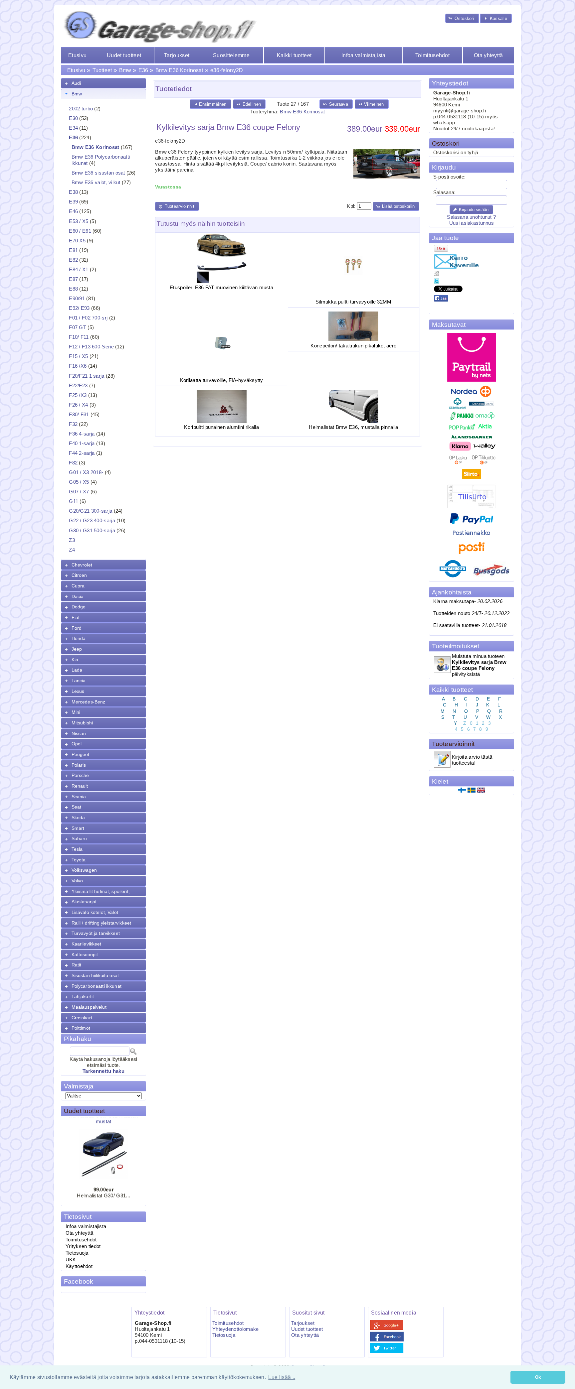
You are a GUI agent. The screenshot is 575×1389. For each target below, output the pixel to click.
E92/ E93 (79, 308)
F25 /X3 (78, 395)
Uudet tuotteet (124, 55)
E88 (73, 289)
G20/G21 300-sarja (90, 511)
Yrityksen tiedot (83, 1246)
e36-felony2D (226, 70)
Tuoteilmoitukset (455, 646)
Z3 (72, 540)
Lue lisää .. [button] (281, 1377)
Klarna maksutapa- (467, 601)
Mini (76, 712)
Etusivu (77, 55)
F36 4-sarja (82, 434)
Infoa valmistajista (363, 55)
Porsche (80, 775)
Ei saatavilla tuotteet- (470, 625)
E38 (73, 192)
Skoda (78, 817)
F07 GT (77, 327)
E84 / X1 (78, 269)
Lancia (79, 680)
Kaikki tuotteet (294, 55)
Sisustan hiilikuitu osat (95, 975)
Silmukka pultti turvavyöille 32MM (353, 302)
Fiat (76, 617)
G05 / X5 (79, 482)
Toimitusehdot (432, 55)
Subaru (79, 838)
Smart (78, 828)
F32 (73, 424)
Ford (77, 628)
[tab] (103, 83)
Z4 (72, 550)
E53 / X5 (78, 221)
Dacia (78, 596)
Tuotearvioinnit (453, 743)
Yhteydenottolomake (235, 1329)
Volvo (77, 880)
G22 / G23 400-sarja (92, 520)
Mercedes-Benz (88, 701)
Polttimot (81, 1028)
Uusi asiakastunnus (471, 223)
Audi (76, 83)
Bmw (125, 70)
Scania (79, 796)
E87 (73, 279)
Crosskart (82, 1017)
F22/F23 (78, 385)
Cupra (78, 585)
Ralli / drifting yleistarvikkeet (101, 923)
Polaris (79, 765)
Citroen (79, 575)
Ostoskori (446, 143)
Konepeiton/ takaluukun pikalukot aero (353, 345)
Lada (77, 670)
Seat (77, 807)
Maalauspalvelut (89, 1007)
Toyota (79, 859)
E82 (73, 260)
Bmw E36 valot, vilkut (96, 182)
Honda (79, 638)
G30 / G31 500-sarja (92, 530)
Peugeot (81, 754)
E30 (73, 118)
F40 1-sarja (82, 443)
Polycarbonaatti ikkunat (96, 986)
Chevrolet (82, 565)
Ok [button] (538, 1377)
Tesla (77, 849)
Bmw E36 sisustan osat (98, 173)
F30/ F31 (79, 414)
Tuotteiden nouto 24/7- (471, 613)
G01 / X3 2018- (86, 472)
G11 (73, 501)
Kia (75, 659)
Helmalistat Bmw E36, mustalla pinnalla (353, 427)
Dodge (79, 606)
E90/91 (77, 298)
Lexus (78, 691)
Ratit (77, 964)
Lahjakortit (83, 996)
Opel (77, 743)
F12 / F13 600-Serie (91, 346)
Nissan (79, 733)
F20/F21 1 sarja (86, 376)
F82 (73, 462)
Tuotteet (102, 70)
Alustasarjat (84, 901)
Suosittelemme (231, 55)
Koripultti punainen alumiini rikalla (221, 427)
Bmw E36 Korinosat (179, 70)
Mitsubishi (82, 722)
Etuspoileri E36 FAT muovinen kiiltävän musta (221, 287)
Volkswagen (84, 870)
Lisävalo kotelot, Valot (95, 912)
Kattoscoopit (85, 954)
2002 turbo (81, 108)
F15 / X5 (78, 356)
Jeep (77, 649)
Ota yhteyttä (488, 55)
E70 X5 (77, 240)
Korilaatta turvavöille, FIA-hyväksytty (221, 380)
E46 (73, 211)
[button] (462, 18)
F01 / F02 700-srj (88, 317)
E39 (73, 201)
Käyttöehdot (79, 1266)
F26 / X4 (78, 405)
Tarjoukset (176, 55)
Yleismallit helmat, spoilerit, (101, 891)
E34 (73, 128)
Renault (80, 786)
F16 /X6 (78, 366)
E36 (143, 70)
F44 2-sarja (82, 453)
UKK (71, 1259)
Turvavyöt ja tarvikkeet (96, 933)
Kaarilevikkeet (86, 944)
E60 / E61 (80, 231)
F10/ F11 (79, 337)
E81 (73, 250)
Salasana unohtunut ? (471, 217)
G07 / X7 (79, 491)
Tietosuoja (77, 1253)
